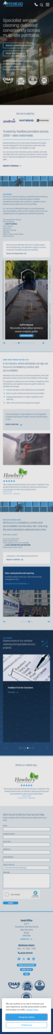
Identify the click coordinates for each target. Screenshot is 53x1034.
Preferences (26, 1025)
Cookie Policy (32, 1009)
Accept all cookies (27, 1017)
